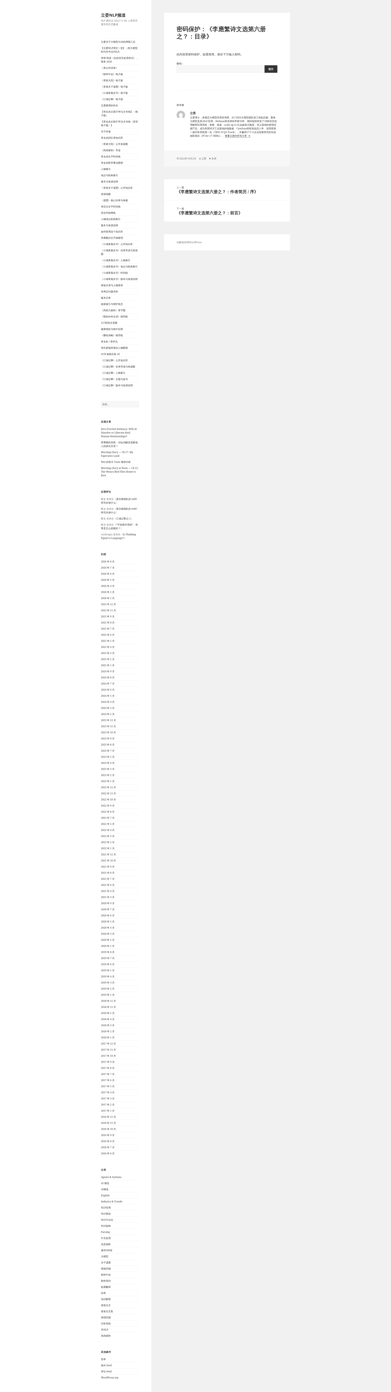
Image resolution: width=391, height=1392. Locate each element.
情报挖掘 (106, 1268)
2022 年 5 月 (108, 824)
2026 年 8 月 (108, 561)
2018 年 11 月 (108, 1007)
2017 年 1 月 (108, 1110)
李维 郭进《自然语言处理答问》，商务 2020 (119, 59)
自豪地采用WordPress (189, 242)
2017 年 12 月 (108, 1043)
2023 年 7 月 (108, 750)
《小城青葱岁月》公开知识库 (117, 244)
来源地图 (106, 194)
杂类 (103, 1293)
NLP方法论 (107, 1219)
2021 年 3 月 (108, 897)
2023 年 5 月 (108, 756)
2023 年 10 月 (108, 732)
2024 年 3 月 (108, 708)
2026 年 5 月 (108, 580)
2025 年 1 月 (108, 665)
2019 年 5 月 (108, 970)
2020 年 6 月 (108, 915)
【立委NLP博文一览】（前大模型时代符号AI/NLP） (119, 49)
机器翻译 (106, 1287)
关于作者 (106, 131)
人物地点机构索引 (111, 219)
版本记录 (106, 297)
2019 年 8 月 (108, 952)
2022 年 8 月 (108, 811)
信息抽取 (106, 1244)
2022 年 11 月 (108, 793)
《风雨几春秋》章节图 (113, 310)
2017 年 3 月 (108, 1098)
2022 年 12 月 (108, 787)
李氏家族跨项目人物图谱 (114, 347)
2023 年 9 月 (108, 738)
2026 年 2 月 (108, 592)
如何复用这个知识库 (112, 231)
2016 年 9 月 (108, 1135)
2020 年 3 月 (108, 933)
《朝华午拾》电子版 (112, 74)
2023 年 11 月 (108, 726)
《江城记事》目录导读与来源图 (118, 366)
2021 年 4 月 (108, 891)
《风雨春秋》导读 (111, 150)
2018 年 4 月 (108, 1019)
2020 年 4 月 (108, 927)
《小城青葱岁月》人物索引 (115, 260)
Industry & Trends (111, 1201)
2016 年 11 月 (108, 1123)
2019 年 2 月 (108, 988)
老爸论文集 (107, 1311)
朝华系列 (106, 1280)
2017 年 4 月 (108, 1092)
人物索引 (106, 169)
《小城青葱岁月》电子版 (114, 93)
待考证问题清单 (109, 291)
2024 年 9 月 (108, 671)
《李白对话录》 (109, 68)
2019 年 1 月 (108, 994)
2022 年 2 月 (108, 842)
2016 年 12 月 (108, 1116)
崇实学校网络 (108, 212)
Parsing (105, 1232)
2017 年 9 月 (108, 1062)
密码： (180, 63)
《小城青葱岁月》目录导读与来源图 (119, 252)
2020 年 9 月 (108, 903)
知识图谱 (106, 1299)
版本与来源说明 (109, 181)
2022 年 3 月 (108, 836)
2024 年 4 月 (108, 702)
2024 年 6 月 (108, 689)
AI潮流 (104, 1189)
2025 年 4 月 (108, 647)
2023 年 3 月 (108, 769)
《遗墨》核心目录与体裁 (114, 200)
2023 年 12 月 (108, 720)
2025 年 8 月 (108, 622)
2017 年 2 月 (108, 1104)
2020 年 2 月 (108, 940)
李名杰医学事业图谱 (112, 162)
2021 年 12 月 (108, 854)
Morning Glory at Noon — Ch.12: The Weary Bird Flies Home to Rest (120, 471)
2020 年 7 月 (108, 909)
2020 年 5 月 (108, 921)
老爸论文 (106, 1305)
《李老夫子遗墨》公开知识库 (117, 187)
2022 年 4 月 (108, 830)
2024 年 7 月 (108, 683)
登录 (103, 1359)
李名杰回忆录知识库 (112, 137)
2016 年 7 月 (108, 1147)
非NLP (104, 1329)
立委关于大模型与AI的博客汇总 (118, 41)
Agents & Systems (111, 1177)
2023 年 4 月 (108, 763)
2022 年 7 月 (108, 817)
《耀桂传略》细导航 (112, 335)
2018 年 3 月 (108, 1025)
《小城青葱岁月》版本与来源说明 (119, 279)
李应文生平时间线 (111, 206)
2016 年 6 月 (108, 1153)
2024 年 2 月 (108, 714)
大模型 (104, 1256)
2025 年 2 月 (108, 659)
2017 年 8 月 (108, 1068)
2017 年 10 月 (108, 1055)
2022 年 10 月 (108, 799)
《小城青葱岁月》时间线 (114, 272)
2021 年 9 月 (108, 866)
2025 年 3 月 (108, 653)
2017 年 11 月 (108, 1049)
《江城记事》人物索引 (113, 373)
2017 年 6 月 (108, 1080)
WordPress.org (109, 1377)
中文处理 (106, 1238)
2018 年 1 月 (108, 1037)
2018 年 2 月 (108, 1031)
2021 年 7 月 (108, 879)
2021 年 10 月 (108, 860)
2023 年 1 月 (108, 781)
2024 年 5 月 (108, 695)
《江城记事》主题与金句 (114, 379)
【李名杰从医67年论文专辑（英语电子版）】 (119, 123)
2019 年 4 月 (108, 976)
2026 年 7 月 (108, 567)
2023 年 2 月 (108, 775)
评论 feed (106, 1371)
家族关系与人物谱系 (112, 285)
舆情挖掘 (106, 1317)
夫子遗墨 (106, 1262)
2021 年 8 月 (108, 872)
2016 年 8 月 (108, 1141)
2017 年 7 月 (108, 1074)
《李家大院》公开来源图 (114, 144)
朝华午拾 (106, 1274)
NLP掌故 (106, 1213)
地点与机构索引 (109, 175)
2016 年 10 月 (108, 1129)
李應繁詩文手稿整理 (112, 238)
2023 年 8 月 (108, 744)
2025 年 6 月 (108, 634)
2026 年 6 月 (108, 573)
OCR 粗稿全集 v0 (110, 354)
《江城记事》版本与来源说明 (117, 385)
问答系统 (106, 1323)
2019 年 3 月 (108, 982)
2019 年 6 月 (108, 964)
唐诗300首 (106, 1250)
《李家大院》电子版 (112, 80)
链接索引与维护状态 (112, 304)
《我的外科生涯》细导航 (114, 316)
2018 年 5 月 (108, 1013)
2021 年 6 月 (108, 885)
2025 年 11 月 (108, 610)
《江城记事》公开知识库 (114, 360)
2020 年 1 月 (108, 946)
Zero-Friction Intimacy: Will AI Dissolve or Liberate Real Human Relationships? (119, 432)
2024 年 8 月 (108, 677)
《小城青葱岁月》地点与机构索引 (119, 266)
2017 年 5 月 (108, 1086)
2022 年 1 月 (108, 848)
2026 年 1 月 (108, 598)
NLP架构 (106, 1226)
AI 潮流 (105, 1183)
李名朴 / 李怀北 (109, 341)
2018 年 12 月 (108, 1001)
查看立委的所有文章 (236, 135)
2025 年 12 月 (108, 604)
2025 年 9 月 (108, 616)
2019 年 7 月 (108, 958)
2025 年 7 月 (108, 628)
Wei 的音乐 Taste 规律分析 (116, 462)
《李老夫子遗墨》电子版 (114, 86)
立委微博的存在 (109, 105)
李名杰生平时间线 (111, 156)
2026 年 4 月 (108, 586)
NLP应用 (106, 1207)
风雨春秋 (106, 1335)
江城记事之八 (123, 518)
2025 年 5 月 (108, 641)
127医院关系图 (109, 322)
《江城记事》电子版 (112, 99)
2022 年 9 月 (108, 805)
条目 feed (106, 1365)
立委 (203, 158)
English (105, 1195)
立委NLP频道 (113, 15)
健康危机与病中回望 (112, 329)
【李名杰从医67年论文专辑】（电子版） (119, 113)
